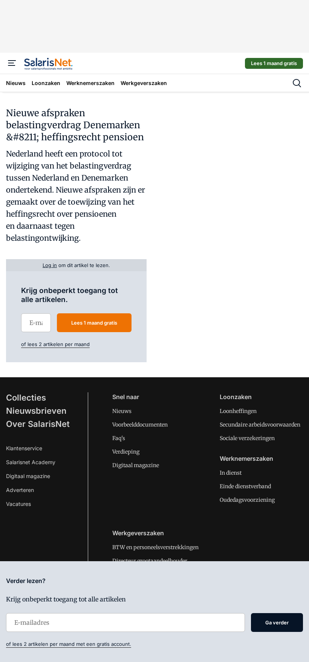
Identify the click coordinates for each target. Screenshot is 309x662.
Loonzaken (236, 397)
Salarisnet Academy (30, 462)
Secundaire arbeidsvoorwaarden (260, 424)
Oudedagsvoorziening (247, 499)
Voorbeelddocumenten (140, 424)
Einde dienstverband (245, 486)
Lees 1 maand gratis (274, 63)
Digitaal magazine (28, 476)
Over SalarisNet (38, 424)
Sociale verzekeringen (247, 438)
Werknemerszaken (246, 458)
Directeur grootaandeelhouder (149, 560)
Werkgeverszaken (138, 533)
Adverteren (20, 490)
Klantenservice (24, 448)
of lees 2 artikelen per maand (55, 344)
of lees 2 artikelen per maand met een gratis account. (68, 644)
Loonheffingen (238, 411)
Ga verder (277, 622)
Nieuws (122, 411)
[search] (297, 83)
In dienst (231, 472)
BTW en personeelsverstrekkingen (155, 547)
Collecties (26, 397)
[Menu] (12, 63)
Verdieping (125, 451)
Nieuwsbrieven (36, 411)
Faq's (118, 438)
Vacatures (18, 504)
